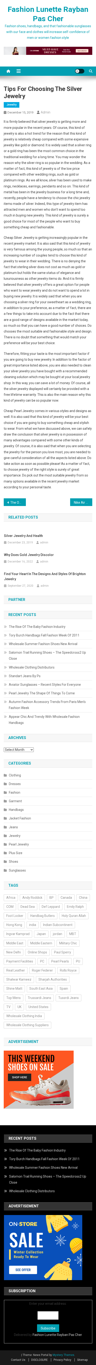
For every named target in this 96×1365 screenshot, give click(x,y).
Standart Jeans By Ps (25, 676)
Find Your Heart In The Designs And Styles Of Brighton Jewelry (45, 576)
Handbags (16, 810)
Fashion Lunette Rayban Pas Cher (57, 1335)
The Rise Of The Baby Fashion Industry (37, 627)
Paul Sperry (62, 952)
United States (38, 1007)
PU (78, 961)
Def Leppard (51, 907)
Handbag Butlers (42, 916)
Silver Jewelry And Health (23, 536)
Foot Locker (14, 916)
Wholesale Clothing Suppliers (27, 1025)
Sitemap (82, 1360)
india (32, 925)
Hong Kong (14, 925)
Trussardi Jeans (39, 998)
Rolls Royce (68, 970)
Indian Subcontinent (57, 925)
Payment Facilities (19, 961)
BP (51, 897)
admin (45, 112)
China (83, 897)
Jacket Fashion (20, 818)
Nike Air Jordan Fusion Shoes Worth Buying (83, 502)
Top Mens (13, 998)
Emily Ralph (75, 907)
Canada (66, 897)
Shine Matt (14, 988)
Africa (10, 897)
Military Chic (68, 943)
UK (19, 1007)
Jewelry (12, 104)
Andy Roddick (32, 897)
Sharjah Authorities (52, 979)
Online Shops (37, 952)
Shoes (13, 861)
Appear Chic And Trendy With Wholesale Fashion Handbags (44, 720)
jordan (57, 934)
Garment (15, 801)
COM (10, 907)
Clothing (15, 775)
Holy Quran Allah (74, 916)
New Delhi (13, 952)
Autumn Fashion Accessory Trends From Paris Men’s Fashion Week (47, 705)
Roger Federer (42, 970)
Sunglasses (17, 870)
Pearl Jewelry (19, 844)
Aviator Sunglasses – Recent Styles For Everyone (45, 684)
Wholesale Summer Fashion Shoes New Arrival (43, 644)
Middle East (14, 943)
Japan (41, 934)
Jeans (13, 827)
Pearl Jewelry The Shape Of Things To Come (42, 693)
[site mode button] (79, 71)
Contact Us (18, 1360)
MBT (72, 934)
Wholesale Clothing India (24, 1016)
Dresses (15, 784)
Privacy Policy (62, 1360)
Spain (64, 988)
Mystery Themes (63, 1355)
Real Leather (15, 970)
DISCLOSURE (39, 1360)
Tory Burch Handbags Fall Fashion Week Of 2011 (44, 635)
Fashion (14, 792)
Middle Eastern (41, 943)
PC (42, 961)
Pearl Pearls (60, 961)
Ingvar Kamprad (18, 934)
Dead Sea (28, 907)
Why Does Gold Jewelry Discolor (29, 555)
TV (8, 1007)
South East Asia (41, 988)
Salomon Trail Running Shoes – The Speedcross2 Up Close (47, 655)
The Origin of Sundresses (18, 502)
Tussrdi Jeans (68, 998)
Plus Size (15, 853)
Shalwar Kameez (18, 979)
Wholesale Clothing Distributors (32, 667)
